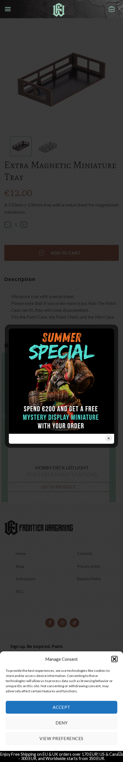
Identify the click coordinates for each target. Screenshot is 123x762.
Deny (61, 722)
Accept (61, 707)
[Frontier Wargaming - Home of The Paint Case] (59, 10)
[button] (114, 659)
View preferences (61, 738)
